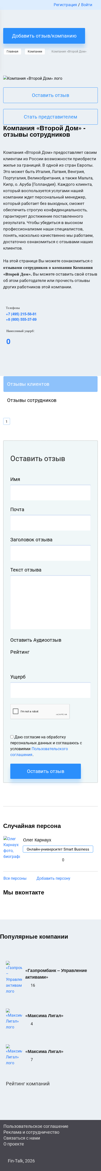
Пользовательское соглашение (35, 1126)
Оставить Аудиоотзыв (35, 640)
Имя (15, 479)
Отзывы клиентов (28, 384)
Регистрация (65, 4)
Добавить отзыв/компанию (44, 36)
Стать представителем (50, 117)
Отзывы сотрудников (31, 400)
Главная (12, 51)
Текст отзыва (25, 570)
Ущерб (17, 677)
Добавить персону (53, 878)
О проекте (13, 1143)
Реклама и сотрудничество (31, 1132)
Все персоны (14, 878)
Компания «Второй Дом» (69, 51)
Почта (17, 509)
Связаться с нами (21, 1138)
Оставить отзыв (50, 95)
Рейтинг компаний (28, 1084)
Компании (35, 51)
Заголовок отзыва (31, 540)
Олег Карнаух (37, 839)
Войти (86, 4)
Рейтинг (19, 652)
